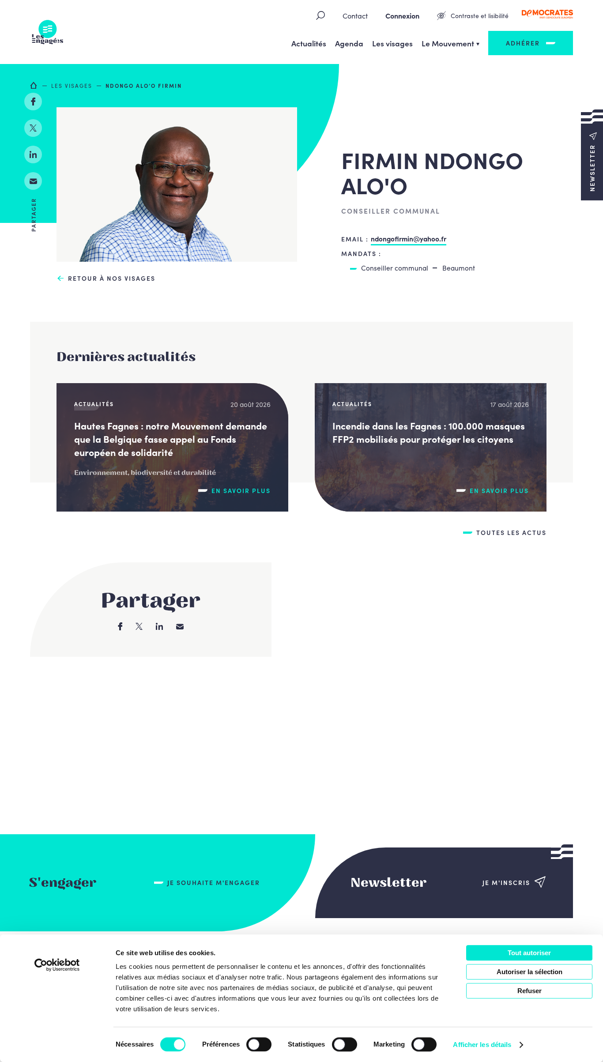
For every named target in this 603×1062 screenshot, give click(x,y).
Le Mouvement (448, 43)
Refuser (529, 990)
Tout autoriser (529, 953)
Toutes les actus (511, 532)
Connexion (402, 15)
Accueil (34, 85)
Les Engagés (47, 32)
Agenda (349, 43)
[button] (592, 154)
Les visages (392, 43)
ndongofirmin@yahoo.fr (408, 238)
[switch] (258, 1044)
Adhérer (523, 42)
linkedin (33, 154)
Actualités (308, 43)
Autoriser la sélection (529, 971)
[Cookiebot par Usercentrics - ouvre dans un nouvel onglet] (57, 965)
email (33, 181)
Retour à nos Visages (111, 278)
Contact (355, 15)
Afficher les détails (482, 1044)
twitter (33, 128)
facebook (33, 101)
